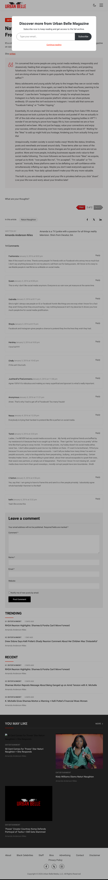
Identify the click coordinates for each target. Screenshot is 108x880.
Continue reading (54, 45)
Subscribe (83, 36)
